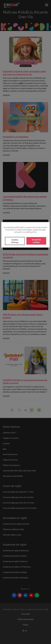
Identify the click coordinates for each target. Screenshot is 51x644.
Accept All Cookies (36, 240)
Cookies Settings (14, 241)
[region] (25, 235)
